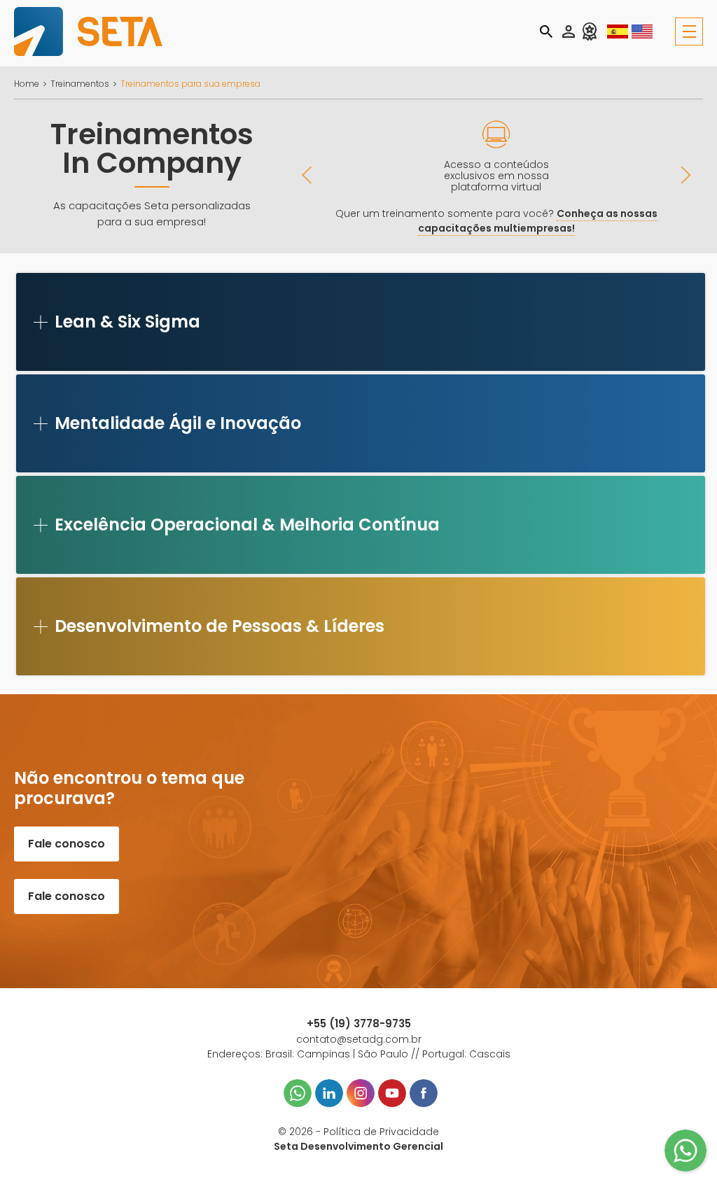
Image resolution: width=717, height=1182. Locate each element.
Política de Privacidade (381, 1132)
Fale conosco (66, 844)
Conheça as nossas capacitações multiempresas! (537, 220)
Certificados (589, 31)
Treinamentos (79, 84)
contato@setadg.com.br (359, 1039)
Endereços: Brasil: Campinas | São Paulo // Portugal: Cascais (358, 1054)
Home (26, 84)
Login (568, 31)
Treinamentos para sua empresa (190, 84)
